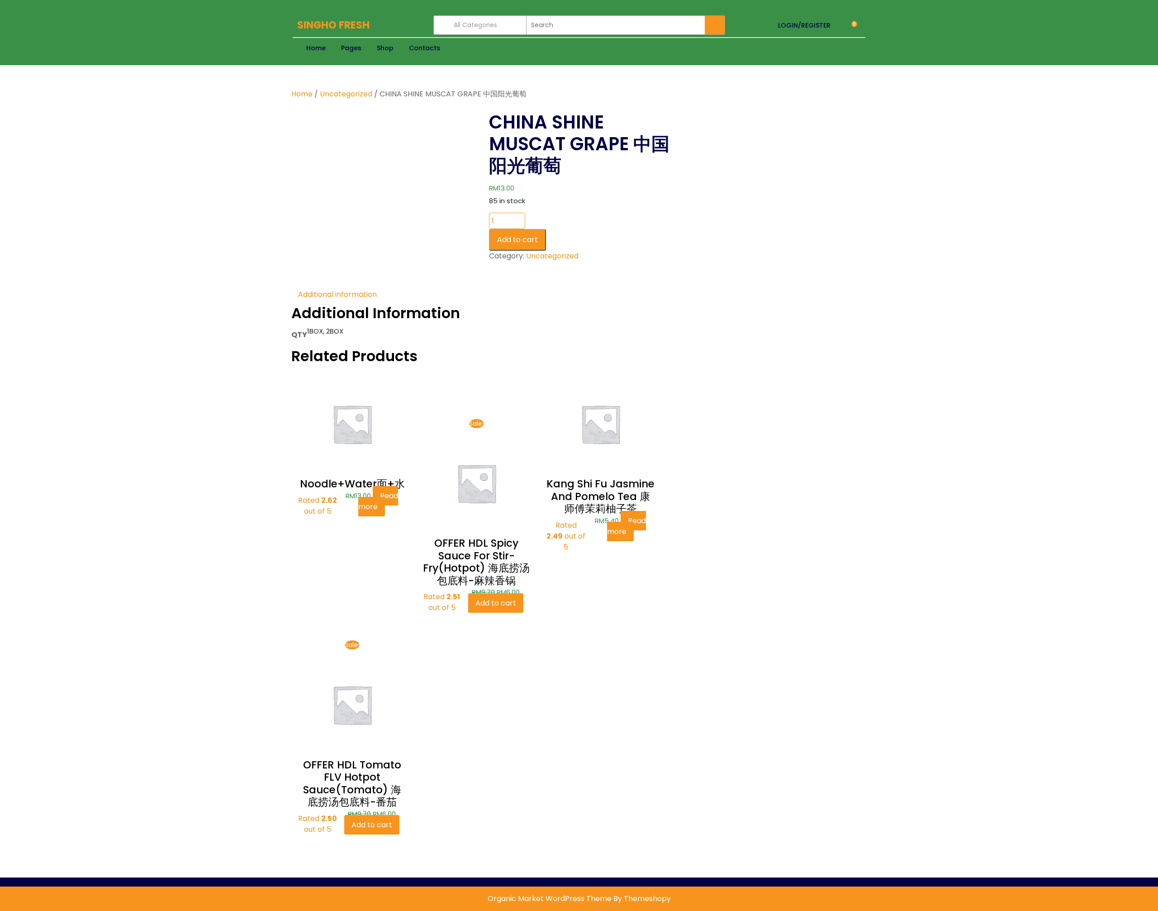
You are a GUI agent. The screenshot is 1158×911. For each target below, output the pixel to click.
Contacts (424, 47)
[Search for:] (616, 25)
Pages (351, 47)
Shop (385, 47)
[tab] (337, 294)
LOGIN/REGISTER (804, 25)
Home (316, 47)
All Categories (475, 24)
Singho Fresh (333, 25)
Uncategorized (346, 94)
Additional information (337, 294)
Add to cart (517, 239)
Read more (378, 501)
